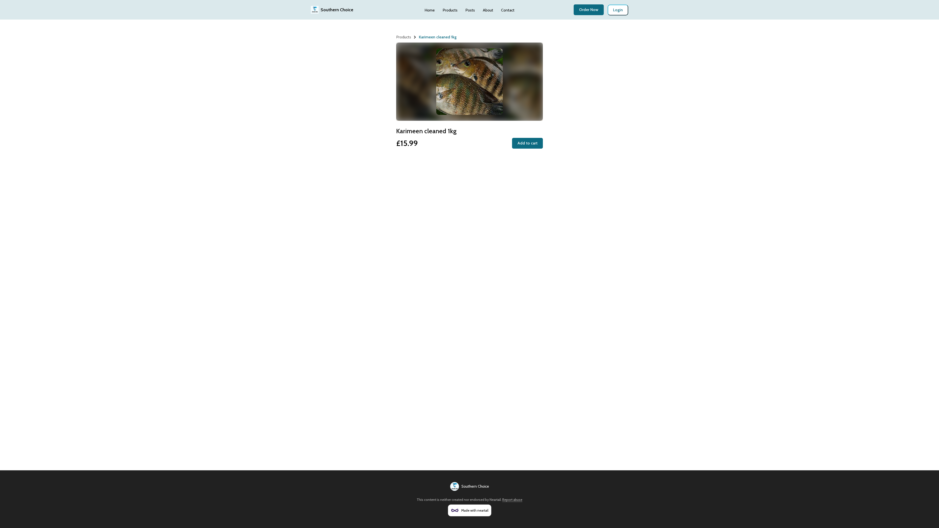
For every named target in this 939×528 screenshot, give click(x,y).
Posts (470, 10)
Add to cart (527, 143)
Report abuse (512, 499)
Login (618, 10)
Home (430, 10)
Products (450, 10)
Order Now (588, 9)
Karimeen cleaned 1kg (438, 37)
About (488, 10)
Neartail (495, 499)
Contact (507, 10)
